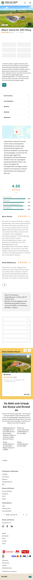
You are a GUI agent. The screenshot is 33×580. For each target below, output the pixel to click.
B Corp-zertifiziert (7, 491)
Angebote (4, 474)
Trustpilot (4, 460)
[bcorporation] (3, 557)
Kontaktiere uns (6, 522)
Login (3, 506)
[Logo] (9, 3)
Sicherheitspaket (6, 511)
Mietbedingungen (7, 568)
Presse (4, 499)
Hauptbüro (5, 494)
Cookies (4, 565)
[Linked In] (13, 526)
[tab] (10, 372)
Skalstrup (7, 374)
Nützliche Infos (6, 508)
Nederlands (5, 536)
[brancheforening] (8, 553)
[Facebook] (8, 526)
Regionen (4, 479)
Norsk (3, 538)
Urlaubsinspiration (7, 482)
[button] (9, 434)
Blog (3, 484)
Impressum (5, 560)
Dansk (4, 543)
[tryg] (25, 553)
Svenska (4, 541)
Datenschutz (5, 563)
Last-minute (5, 476)
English (4, 533)
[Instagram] (4, 526)
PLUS (3, 496)
